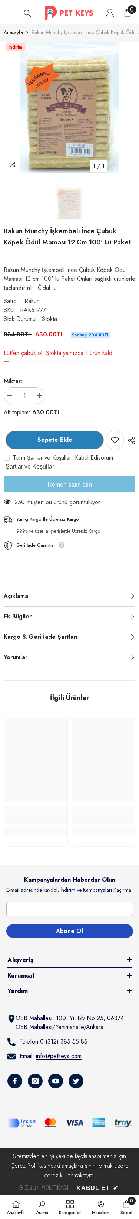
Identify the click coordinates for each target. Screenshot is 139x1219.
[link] (35, 819)
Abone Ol (69, 931)
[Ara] (27, 13)
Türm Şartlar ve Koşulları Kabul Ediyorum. (64, 457)
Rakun (32, 301)
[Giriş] (110, 13)
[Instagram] (35, 1081)
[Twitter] (76, 1081)
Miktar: (13, 381)
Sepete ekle (53, 440)
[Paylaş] (129, 440)
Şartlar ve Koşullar (30, 466)
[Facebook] (14, 1081)
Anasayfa (13, 32)
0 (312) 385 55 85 (63, 1041)
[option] (69, 107)
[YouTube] (55, 1081)
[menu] (8, 13)
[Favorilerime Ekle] (115, 440)
